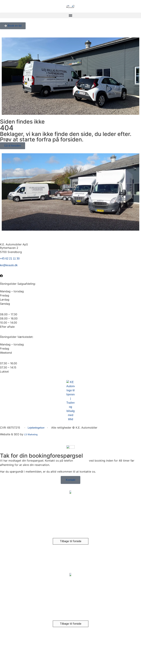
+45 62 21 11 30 (10, 258)
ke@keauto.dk (9, 265)
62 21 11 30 (81, 460)
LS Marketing (30, 434)
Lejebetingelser (36, 427)
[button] (70, 15)
